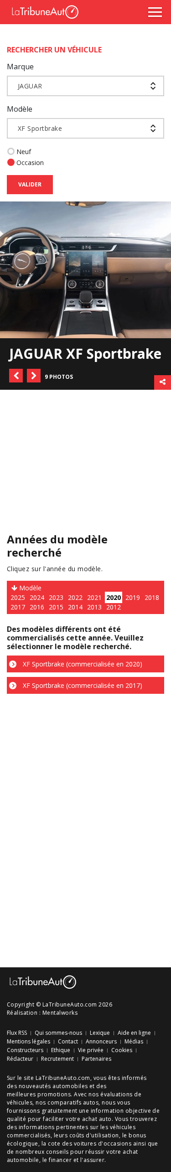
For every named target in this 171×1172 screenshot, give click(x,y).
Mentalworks (60, 1013)
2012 (113, 607)
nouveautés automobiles (53, 1086)
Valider (29, 184)
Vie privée (91, 1050)
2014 (75, 607)
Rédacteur (20, 1059)
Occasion (30, 162)
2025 (17, 597)
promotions (54, 1094)
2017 (17, 607)
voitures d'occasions (103, 1143)
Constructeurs (25, 1050)
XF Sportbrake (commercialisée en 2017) (81, 685)
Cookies (121, 1050)
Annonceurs (101, 1041)
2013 (94, 607)
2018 (152, 597)
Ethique (60, 1050)
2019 (132, 597)
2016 (37, 607)
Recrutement (57, 1059)
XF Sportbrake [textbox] (40, 128)
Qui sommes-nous (58, 1033)
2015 (56, 607)
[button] (16, 375)
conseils (57, 1152)
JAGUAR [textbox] (30, 86)
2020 (113, 597)
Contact (68, 1041)
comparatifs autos (72, 1102)
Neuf (23, 151)
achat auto (97, 1119)
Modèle (19, 109)
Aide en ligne (134, 1033)
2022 (75, 597)
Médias (133, 1041)
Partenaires (96, 1059)
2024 (37, 597)
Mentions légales (28, 1041)
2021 (94, 597)
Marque (20, 67)
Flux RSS (17, 1033)
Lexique (100, 1033)
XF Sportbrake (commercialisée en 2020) (81, 664)
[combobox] (85, 86)
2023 (56, 597)
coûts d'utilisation (94, 1135)
